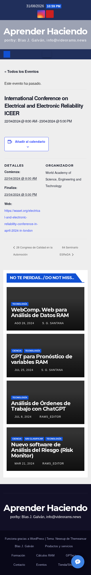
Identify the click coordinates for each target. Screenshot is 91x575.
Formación (18, 555)
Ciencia (16, 351)
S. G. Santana (52, 323)
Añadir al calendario (30, 141)
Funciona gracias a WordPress (25, 538)
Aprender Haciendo (45, 31)
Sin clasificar (34, 439)
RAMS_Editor (50, 416)
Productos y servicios (59, 546)
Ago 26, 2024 (24, 323)
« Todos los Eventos (21, 71)
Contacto (19, 564)
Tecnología (19, 304)
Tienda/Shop (66, 564)
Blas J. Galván (24, 546)
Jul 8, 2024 (23, 416)
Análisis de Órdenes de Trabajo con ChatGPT (40, 406)
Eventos (41, 564)
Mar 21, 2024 (24, 463)
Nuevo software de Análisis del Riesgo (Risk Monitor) (42, 450)
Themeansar (78, 538)
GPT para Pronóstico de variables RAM (41, 359)
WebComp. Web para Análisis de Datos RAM (40, 312)
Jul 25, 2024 (24, 370)
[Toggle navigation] (46, 54)
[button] (84, 54)
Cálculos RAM (45, 555)
